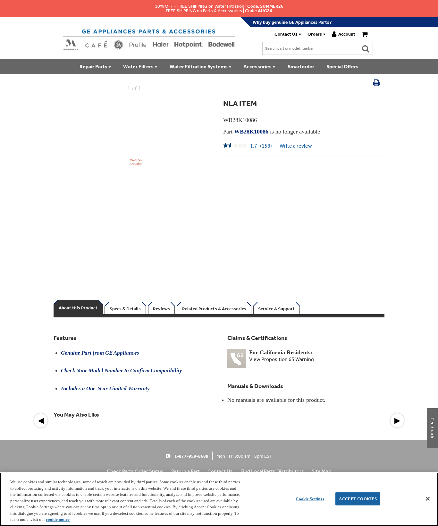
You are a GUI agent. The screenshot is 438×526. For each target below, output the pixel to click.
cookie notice (58, 519)
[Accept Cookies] (428, 499)
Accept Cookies (358, 498)
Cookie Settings (310, 498)
